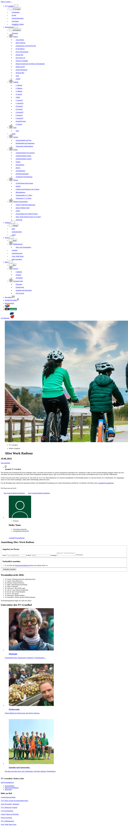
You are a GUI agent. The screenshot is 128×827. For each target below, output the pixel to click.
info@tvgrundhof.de (7, 782)
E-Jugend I (19, 109)
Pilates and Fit (20, 67)
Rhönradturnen (20, 192)
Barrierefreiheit (9, 786)
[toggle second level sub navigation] (11, 243)
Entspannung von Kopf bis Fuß (25, 46)
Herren (17, 168)
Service (15, 268)
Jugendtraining (20, 171)
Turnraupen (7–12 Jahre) (23, 198)
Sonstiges (54, 555)
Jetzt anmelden (5, 463)
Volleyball (18, 220)
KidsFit (17, 186)
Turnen (15, 180)
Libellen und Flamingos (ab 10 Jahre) (27, 189)
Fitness (15, 36)
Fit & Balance (20, 49)
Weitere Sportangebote (20, 201)
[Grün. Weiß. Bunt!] (7, 307)
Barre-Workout (20, 43)
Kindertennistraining (22, 174)
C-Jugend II (19, 103)
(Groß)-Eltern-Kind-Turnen (24, 183)
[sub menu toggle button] (16, 5)
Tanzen (15, 137)
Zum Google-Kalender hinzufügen (39, 493)
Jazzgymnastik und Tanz (23, 140)
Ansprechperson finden (8, 797)
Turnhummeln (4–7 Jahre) (23, 195)
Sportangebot (9, 27)
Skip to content (5, 2)
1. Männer (18, 85)
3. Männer (18, 91)
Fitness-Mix (19, 55)
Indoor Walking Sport (22, 208)
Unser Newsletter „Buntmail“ (10, 804)
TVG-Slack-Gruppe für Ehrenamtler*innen (14, 800)
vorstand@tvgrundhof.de (106, 483)
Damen (17, 162)
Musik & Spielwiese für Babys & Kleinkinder (30, 64)
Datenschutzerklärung (22, 565)
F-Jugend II (19, 118)
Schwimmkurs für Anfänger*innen (26, 214)
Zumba (17, 79)
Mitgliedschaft (17, 244)
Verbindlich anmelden (9, 569)
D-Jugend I (19, 106)
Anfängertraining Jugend (23, 159)
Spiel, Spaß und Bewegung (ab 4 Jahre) (28, 217)
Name (4, 555)
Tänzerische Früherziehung (24, 146)
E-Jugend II (19, 112)
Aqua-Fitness (19, 40)
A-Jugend (18, 94)
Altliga (17, 97)
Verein (7, 237)
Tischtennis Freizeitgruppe (23, 177)
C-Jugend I (19, 100)
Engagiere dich (18, 281)
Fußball (15, 82)
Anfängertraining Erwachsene (25, 153)
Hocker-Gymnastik (21, 61)
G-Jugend (18, 124)
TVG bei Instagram (7, 811)
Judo (14, 127)
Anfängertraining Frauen (23, 156)
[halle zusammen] (11, 309)
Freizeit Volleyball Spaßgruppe (25, 205)
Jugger (17, 211)
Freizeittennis (19, 165)
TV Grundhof (9, 6)
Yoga (17, 76)
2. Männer (18, 88)
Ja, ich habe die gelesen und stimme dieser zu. (26, 565)
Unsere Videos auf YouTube (10, 814)
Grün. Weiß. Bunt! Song (8, 824)
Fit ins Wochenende (21, 52)
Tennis (15, 149)
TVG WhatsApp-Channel (9, 807)
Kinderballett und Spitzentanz (24, 143)
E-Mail (28, 555)
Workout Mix (19, 73)
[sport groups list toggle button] (11, 36)
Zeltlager (8, 222)
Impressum (8, 789)
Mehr (7, 262)
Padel (13, 134)
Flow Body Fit (20, 58)
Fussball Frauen (20, 121)
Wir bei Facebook (6, 817)
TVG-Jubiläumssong (7, 821)
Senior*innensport (21, 70)
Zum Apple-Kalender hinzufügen (14, 493)
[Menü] (11, 2)
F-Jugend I (19, 115)
